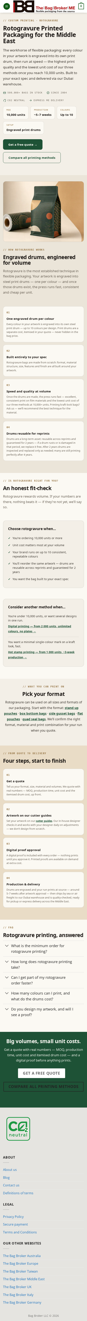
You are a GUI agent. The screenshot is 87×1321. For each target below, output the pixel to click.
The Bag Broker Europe (20, 1263)
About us (10, 1169)
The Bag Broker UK (17, 1287)
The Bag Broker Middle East (24, 1279)
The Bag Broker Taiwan (20, 1271)
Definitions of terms (18, 1193)
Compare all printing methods (31, 158)
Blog (6, 1177)
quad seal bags (34, 719)
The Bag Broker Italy (18, 1295)
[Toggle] (7, 946)
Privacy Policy (13, 1216)
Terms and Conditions (20, 1232)
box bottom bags (33, 713)
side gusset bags (62, 713)
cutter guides (44, 821)
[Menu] (6, 6)
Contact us (11, 1185)
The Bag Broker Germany (22, 1302)
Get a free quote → (22, 144)
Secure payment (15, 1224)
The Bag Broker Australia (22, 1256)
